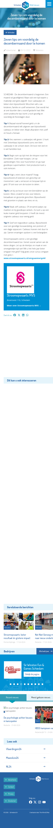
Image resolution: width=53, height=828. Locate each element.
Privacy (10, 794)
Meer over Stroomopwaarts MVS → (24, 305)
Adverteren (12, 780)
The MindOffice (44, 812)
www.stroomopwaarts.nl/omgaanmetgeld (24, 258)
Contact (11, 787)
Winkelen (11, 32)
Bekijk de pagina (32, 674)
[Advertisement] (26, 348)
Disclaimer (12, 801)
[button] (10, 684)
